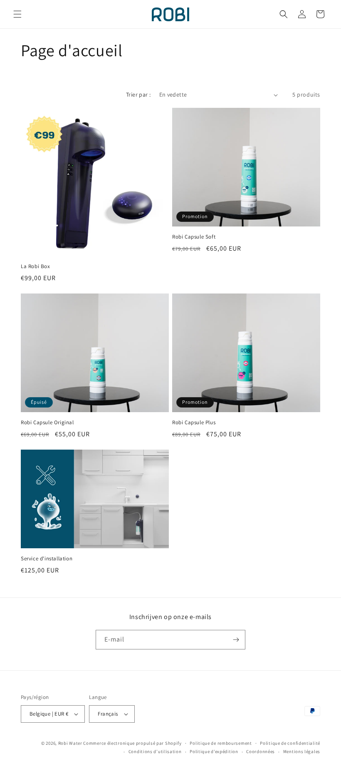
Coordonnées (260, 751)
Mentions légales (301, 751)
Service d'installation (46, 558)
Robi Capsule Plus (193, 422)
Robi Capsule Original (47, 422)
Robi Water (70, 743)
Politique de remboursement (221, 743)
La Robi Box (35, 266)
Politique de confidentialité (290, 743)
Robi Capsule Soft (193, 237)
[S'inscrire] (236, 639)
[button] (17, 14)
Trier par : (138, 94)
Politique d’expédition (214, 751)
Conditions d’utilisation (155, 751)
